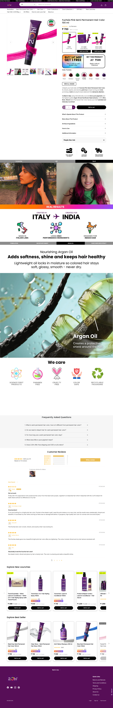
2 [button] (54, 560)
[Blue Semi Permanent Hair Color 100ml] (86, 631)
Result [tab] (94, 161)
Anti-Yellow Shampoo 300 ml (63, 644)
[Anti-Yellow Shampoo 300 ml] (63, 631)
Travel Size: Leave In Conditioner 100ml (60, 594)
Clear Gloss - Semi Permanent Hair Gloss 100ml (40, 645)
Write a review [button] (90, 460)
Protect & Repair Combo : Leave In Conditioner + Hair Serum (85, 595)
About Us (95, 692)
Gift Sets (79, 9)
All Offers (26, 12)
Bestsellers (10, 9)
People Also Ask (84, 140)
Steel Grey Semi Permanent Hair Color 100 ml (16, 645)
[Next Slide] (109, 186)
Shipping (95, 686)
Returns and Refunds (99, 680)
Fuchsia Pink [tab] (19, 161)
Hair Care (40, 9)
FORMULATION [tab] (14, 243)
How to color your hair (39, 12)
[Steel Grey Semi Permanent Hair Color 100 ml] (17, 631)
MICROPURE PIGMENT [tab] (42, 243)
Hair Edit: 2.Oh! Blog (13, 12)
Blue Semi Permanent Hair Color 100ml (85, 645)
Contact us (96, 695)
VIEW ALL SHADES (69, 84)
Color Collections (52, 9)
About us (51, 12)
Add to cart (91, 107)
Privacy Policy (97, 689)
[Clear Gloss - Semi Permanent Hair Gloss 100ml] (40, 631)
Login (90, 700)
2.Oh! (12, 700)
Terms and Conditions (99, 683)
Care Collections (67, 9)
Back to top (55, 670)
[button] (47, 456)
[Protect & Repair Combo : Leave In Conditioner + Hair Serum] (86, 581)
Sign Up (96, 700)
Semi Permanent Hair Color (24, 9)
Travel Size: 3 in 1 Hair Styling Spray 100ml (40, 594)
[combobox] (55, 4)
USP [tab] (56, 161)
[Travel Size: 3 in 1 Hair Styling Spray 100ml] (40, 581)
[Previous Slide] (3, 301)
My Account (103, 700)
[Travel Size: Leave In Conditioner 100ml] (63, 581)
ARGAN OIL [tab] (71, 243)
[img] (12, 486)
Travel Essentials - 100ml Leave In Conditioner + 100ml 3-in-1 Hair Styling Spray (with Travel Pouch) (17, 596)
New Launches (90, 9)
